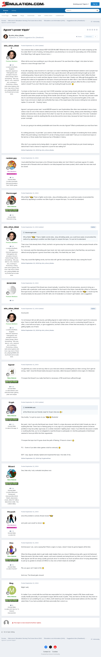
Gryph (11, 402)
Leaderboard (60, 15)
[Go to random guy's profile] (11, 165)
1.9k (12, 177)
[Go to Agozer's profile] (11, 371)
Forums (14, 15)
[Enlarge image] (73, 84)
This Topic (89, 10)
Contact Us (46, 651)
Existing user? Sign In (80, 4)
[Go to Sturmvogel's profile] (11, 200)
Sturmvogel (11, 193)
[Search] (97, 10)
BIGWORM (11, 283)
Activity (14, 10)
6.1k (12, 565)
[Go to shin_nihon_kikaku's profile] (5, 36)
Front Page (5, 15)
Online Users (48, 15)
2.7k (12, 531)
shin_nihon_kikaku (17, 35)
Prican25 (11, 512)
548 (12, 65)
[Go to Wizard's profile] (11, 473)
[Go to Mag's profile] (11, 590)
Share (79, 36)
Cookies (55, 651)
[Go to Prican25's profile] (11, 518)
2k (12, 605)
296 (12, 300)
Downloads (31, 15)
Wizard (11, 466)
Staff (39, 15)
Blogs (22, 15)
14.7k (12, 424)
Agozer (11, 365)
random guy (11, 158)
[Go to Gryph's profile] (11, 409)
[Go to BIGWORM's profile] (11, 290)
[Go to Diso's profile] (11, 549)
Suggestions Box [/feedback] (34, 37)
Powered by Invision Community (50, 654)
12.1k (12, 488)
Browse (5, 10)
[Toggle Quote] (24, 232)
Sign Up (95, 4)
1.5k (12, 215)
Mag (11, 583)
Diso (11, 543)
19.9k (12, 386)
